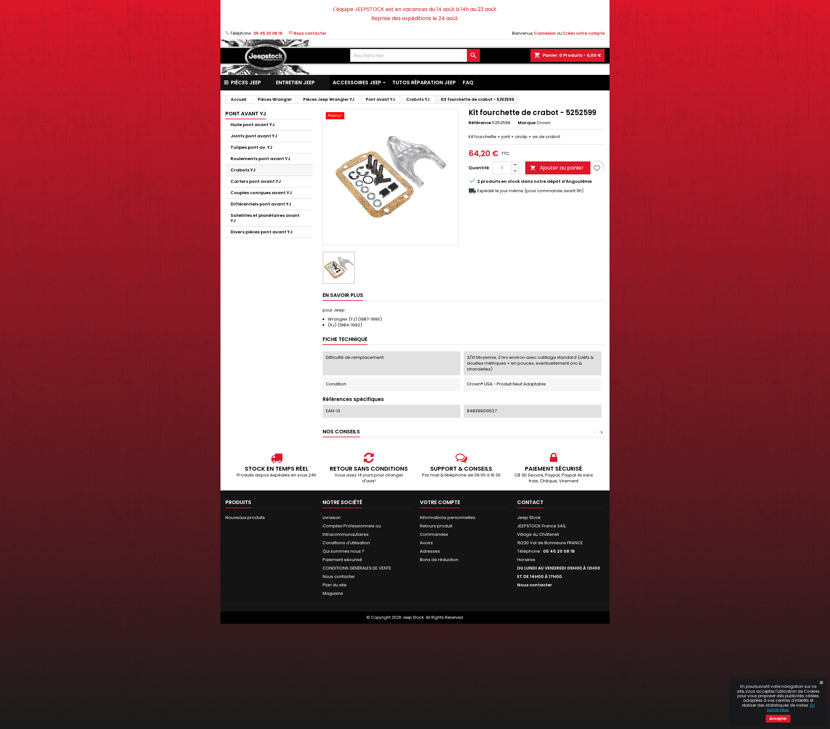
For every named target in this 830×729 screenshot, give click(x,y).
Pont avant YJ (245, 113)
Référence (479, 123)
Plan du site (335, 585)
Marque (527, 123)
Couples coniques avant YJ (261, 193)
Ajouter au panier (557, 167)
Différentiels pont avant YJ (261, 204)
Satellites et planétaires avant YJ (265, 218)
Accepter (778, 718)
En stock (510, 181)
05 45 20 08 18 (268, 33)
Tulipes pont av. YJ (251, 147)
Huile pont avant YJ (253, 125)
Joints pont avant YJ (254, 136)
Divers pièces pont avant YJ (261, 232)
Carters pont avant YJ (256, 181)
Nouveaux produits (245, 517)
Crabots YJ (243, 170)
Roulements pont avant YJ (260, 159)
